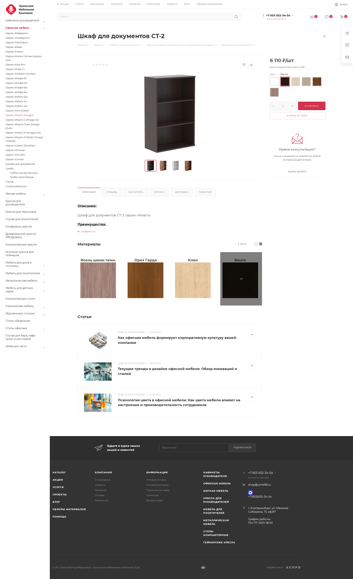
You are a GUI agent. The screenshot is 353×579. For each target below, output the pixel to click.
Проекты (60, 494)
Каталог (59, 472)
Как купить (135, 192)
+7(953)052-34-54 (260, 496)
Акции (58, 479)
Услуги (58, 487)
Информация (157, 472)
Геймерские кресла (219, 542)
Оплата (159, 192)
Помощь (59, 516)
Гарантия (205, 192)
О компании (102, 479)
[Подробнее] (251, 334)
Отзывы (112, 192)
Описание (89, 192)
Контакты (101, 490)
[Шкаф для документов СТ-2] (169, 114)
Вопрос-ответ (154, 500)
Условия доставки (157, 484)
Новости (100, 484)
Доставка (181, 192)
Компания (103, 472)
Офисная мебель (217, 483)
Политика (152, 495)
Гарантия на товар (158, 490)
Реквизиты (101, 500)
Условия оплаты (156, 479)
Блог (56, 501)
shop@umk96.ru (259, 484)
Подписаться (243, 447)
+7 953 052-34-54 (278, 15)
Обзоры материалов (69, 509)
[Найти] (236, 16)
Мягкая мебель (215, 490)
